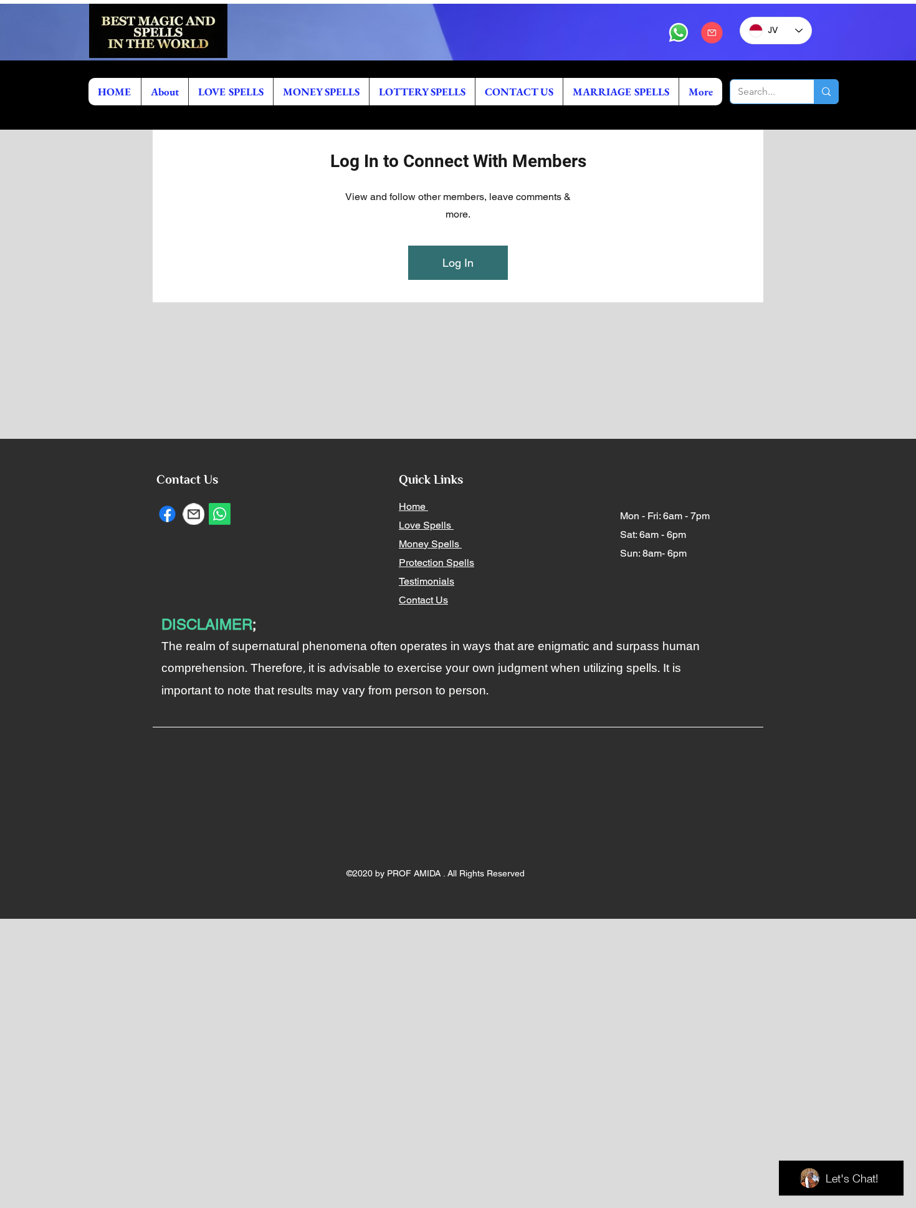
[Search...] (826, 91)
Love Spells (426, 525)
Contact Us (423, 600)
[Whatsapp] (678, 32)
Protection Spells (436, 562)
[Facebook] (167, 514)
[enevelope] (193, 514)
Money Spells (430, 544)
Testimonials (426, 581)
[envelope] (711, 32)
